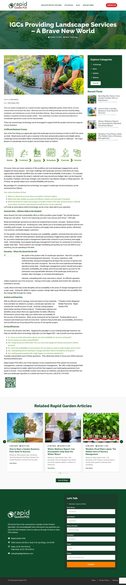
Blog (78, 5)
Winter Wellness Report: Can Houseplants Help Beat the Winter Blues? (109, 123)
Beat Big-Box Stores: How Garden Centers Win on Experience (109, 98)
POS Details (69, 5)
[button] (4, 441)
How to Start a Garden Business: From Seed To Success (108, 111)
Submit (91, 564)
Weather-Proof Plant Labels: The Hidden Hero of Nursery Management (110, 136)
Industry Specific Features (51, 5)
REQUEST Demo (88, 5)
